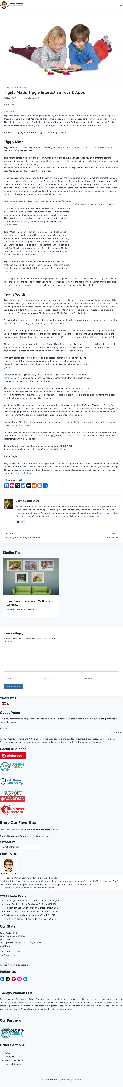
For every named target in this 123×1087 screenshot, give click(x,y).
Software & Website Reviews (16, 88)
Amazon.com (10, 378)
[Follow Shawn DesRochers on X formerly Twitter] (23, 522)
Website (88, 678)
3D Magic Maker (111, 535)
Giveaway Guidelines (14, 1060)
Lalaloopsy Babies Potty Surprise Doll (22, 535)
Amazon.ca (76, 375)
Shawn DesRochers (13, 98)
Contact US (9, 1056)
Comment (9, 641)
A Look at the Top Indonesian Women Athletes (26, 911)
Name (8, 678)
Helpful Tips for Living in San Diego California (26, 904)
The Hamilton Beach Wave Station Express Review (28, 908)
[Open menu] (121, 5)
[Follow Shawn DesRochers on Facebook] (18, 522)
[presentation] (31, 576)
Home (7, 1053)
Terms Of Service (12, 1064)
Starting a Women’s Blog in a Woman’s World (25, 915)
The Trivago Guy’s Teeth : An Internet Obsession (27, 900)
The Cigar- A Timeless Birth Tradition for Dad (26, 919)
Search (3, 728)
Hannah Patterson (16, 609)
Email (47, 678)
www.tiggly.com (25, 473)
